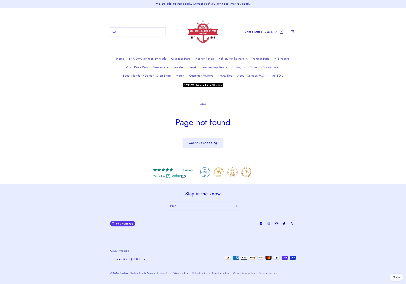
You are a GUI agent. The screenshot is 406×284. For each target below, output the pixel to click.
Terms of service (268, 273)
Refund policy (199, 273)
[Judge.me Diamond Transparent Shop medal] (205, 172)
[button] (138, 31)
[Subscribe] (235, 206)
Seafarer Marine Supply (133, 273)
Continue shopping (203, 142)
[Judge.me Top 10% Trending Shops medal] (246, 172)
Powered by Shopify (158, 273)
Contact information (244, 273)
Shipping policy (220, 273)
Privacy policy (180, 273)
